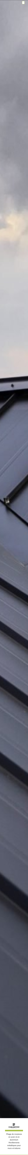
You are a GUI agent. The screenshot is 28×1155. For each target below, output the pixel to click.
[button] (23, 2)
